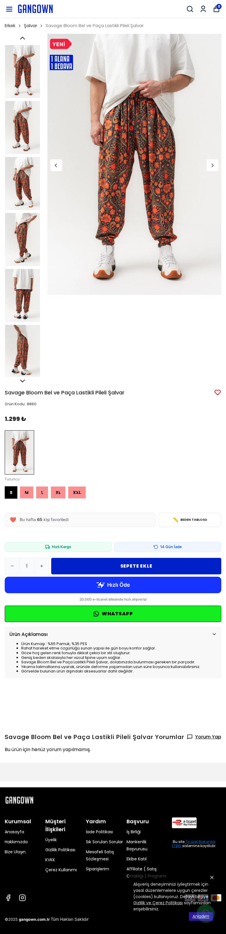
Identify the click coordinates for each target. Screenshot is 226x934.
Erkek (10, 25)
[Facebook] (8, 897)
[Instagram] (22, 897)
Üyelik (51, 840)
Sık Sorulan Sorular (104, 842)
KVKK (50, 860)
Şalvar (30, 25)
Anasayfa (14, 832)
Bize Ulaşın (15, 852)
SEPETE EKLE (136, 566)
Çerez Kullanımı (61, 870)
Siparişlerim (97, 869)
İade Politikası (99, 832)
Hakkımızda (16, 842)
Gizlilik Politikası (60, 850)
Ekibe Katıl (137, 859)
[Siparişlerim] (203, 9)
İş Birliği (134, 832)
